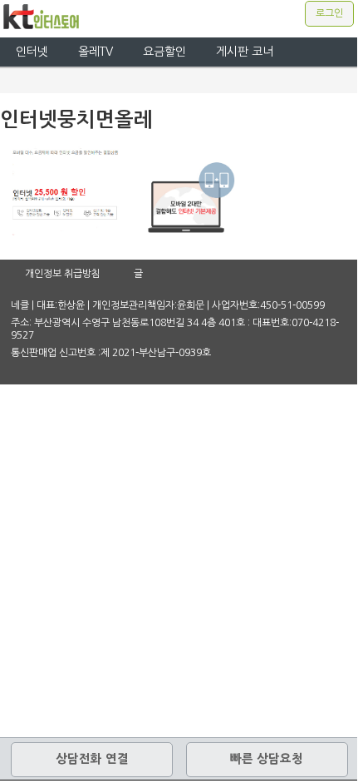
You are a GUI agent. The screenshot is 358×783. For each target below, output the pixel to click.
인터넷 (32, 51)
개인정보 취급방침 (63, 274)
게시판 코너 (244, 51)
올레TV (95, 51)
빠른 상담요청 (266, 759)
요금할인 (164, 51)
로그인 (329, 13)
